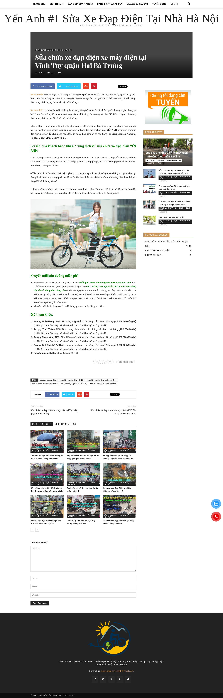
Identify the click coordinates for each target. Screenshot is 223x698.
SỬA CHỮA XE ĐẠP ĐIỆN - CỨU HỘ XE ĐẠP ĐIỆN (53, 50)
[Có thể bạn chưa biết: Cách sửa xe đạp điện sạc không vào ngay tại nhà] (47, 474)
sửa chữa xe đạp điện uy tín (171, 217)
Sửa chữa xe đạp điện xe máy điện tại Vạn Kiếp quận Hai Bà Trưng (54, 412)
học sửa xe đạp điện (48, 380)
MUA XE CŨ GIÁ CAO (137, 3)
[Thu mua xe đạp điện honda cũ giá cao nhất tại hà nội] (149, 188)
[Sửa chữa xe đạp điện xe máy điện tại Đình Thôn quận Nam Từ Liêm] (149, 173)
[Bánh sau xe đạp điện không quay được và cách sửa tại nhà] (47, 506)
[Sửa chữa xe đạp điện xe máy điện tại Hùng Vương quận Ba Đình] (149, 204)
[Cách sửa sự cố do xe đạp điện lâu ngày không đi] (83, 474)
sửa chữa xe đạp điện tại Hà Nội (45, 383)
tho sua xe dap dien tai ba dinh (103, 383)
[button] (189, 4)
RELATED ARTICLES (41, 424)
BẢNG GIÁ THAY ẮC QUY (109, 3)
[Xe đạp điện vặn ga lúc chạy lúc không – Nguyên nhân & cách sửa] (119, 441)
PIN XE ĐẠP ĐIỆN (153, 255)
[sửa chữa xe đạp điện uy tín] (149, 220)
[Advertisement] (83, 368)
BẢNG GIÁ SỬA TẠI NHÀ (80, 3)
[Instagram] (103, 679)
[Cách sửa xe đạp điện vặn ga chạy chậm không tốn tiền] (119, 506)
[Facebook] (95, 679)
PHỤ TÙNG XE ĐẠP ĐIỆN (157, 250)
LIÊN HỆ (175, 3)
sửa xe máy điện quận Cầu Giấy (74, 383)
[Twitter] (128, 679)
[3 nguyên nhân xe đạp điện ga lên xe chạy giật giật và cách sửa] (83, 441)
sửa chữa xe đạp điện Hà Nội (71, 380)
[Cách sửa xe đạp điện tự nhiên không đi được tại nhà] (119, 474)
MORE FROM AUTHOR (65, 424)
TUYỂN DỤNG (159, 3)
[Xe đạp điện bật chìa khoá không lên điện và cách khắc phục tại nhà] (47, 441)
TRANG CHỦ (39, 3)
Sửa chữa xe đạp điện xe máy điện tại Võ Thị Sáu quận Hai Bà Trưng (113, 412)
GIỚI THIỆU (55, 3)
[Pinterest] (111, 679)
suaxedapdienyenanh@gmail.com (117, 670)
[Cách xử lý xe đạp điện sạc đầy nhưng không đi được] (83, 506)
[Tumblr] (120, 679)
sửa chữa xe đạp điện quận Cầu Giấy (101, 380)
